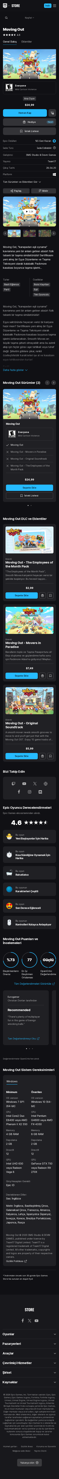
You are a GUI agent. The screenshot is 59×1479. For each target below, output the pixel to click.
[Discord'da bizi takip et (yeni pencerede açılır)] (40, 792)
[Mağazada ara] (6, 17)
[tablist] (29, 1081)
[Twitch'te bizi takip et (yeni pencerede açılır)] (13, 784)
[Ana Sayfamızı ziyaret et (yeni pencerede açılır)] (45, 784)
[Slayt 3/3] (32, 1048)
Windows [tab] (11, 1081)
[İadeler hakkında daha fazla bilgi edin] (54, 148)
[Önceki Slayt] (5, 233)
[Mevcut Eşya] (14, 233)
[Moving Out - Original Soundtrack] (30, 700)
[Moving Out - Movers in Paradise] (30, 620)
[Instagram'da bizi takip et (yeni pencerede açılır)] (29, 792)
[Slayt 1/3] (26, 1048)
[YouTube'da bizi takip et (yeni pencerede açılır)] (24, 784)
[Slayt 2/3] (29, 1048)
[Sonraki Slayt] (53, 233)
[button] (29, 370)
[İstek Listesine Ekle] (50, 595)
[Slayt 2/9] (29, 233)
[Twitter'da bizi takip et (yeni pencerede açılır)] (35, 784)
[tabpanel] (29, 1129)
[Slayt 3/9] (44, 233)
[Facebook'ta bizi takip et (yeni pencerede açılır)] (19, 792)
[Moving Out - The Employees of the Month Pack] (30, 540)
